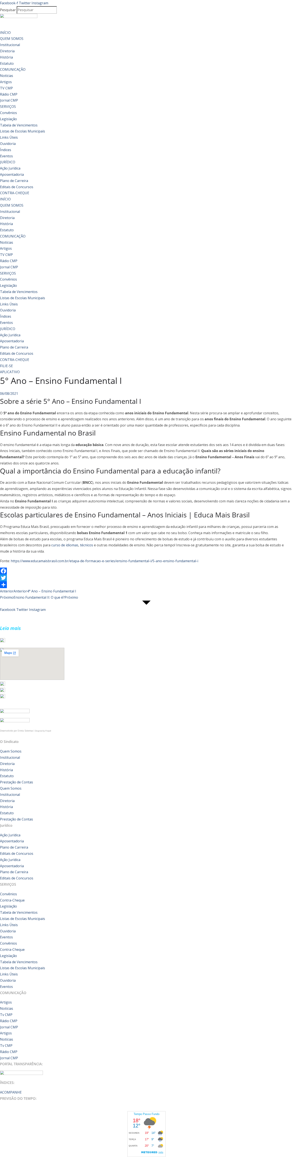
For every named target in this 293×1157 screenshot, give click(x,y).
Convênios (8, 112)
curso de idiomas (64, 545)
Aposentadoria (12, 174)
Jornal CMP (9, 100)
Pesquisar (8, 10)
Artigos (6, 82)
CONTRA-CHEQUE (14, 193)
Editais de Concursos (16, 187)
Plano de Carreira (14, 180)
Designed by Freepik (43, 730)
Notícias (6, 75)
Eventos (6, 156)
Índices (5, 149)
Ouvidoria (8, 143)
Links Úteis (9, 137)
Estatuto (7, 63)
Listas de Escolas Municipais (22, 131)
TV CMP (6, 88)
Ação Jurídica (10, 168)
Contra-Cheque (12, 900)
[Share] (146, 584)
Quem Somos (10, 751)
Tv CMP (6, 1014)
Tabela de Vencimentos (19, 125)
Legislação (8, 119)
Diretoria (7, 51)
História (6, 57)
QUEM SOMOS (11, 38)
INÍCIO (5, 32)
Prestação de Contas (16, 782)
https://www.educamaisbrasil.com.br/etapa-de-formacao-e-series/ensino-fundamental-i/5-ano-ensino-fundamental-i (104, 561)
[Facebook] (146, 571)
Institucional (10, 44)
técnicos (86, 545)
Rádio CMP (8, 94)
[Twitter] (146, 577)
